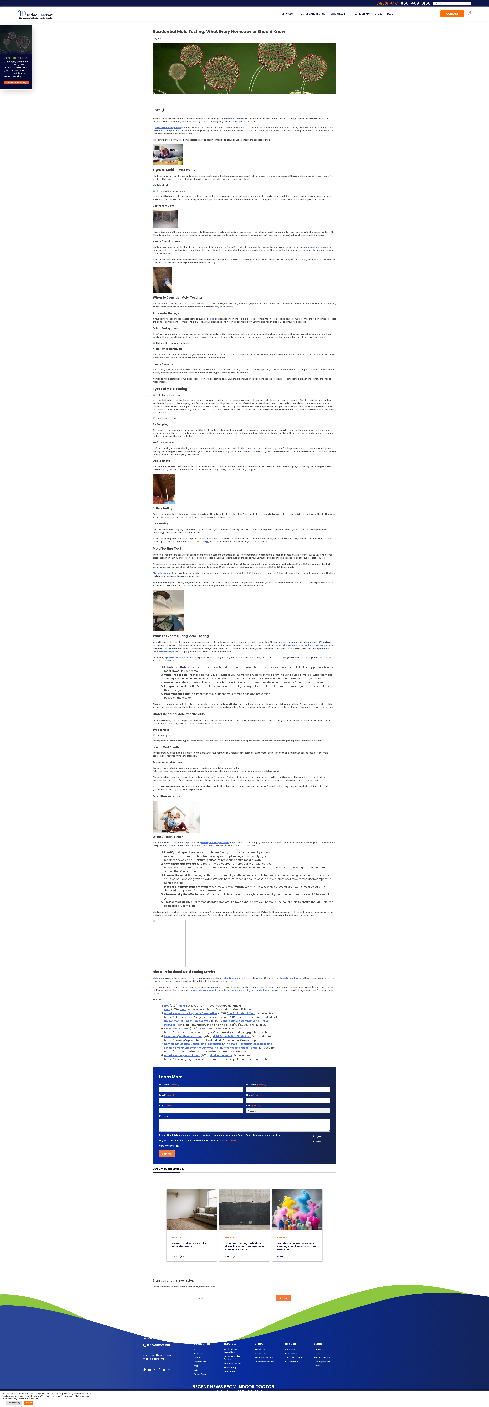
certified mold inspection (168, 127)
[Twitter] (164, 1369)
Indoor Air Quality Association (183, 1036)
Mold (182, 1005)
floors (288, 196)
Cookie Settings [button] (14, 1402)
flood (211, 318)
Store (378, 13)
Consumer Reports (176, 1028)
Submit (167, 1154)
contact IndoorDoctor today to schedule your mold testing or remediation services (232, 990)
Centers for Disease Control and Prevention (192, 1044)
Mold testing (159, 978)
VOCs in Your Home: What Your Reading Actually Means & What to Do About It (296, 1246)
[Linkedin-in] (154, 1369)
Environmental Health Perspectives (187, 1021)
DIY (207, 541)
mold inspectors (289, 978)
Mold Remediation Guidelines (232, 1036)
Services (287, 13)
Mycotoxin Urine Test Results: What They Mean (189, 1245)
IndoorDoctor (229, 978)
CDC (167, 1009)
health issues (236, 118)
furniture (257, 448)
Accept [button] (29, 1402)
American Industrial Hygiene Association (190, 1013)
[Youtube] (149, 1369)
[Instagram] (169, 1369)
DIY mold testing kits (163, 573)
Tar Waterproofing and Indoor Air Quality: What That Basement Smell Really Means (244, 1246)
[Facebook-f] (159, 1369)
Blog (390, 13)
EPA (166, 1005)
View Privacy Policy (169, 1145)
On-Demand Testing (313, 13)
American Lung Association (182, 1055)
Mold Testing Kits (210, 1028)
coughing (308, 247)
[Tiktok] (144, 1369)
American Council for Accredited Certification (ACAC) (307, 645)
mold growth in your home (215, 842)
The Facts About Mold (241, 1013)
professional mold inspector (181, 657)
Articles (176, 1237)
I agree (318, 1136)
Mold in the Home (221, 1055)
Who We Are (338, 13)
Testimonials (361, 13)
